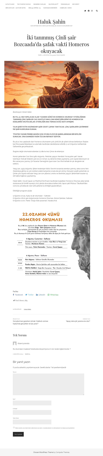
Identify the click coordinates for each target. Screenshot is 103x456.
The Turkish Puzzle (24, 4)
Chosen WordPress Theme (43, 452)
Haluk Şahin (51, 21)
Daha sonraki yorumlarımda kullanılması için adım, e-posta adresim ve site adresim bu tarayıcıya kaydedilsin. (45, 428)
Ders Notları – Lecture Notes (16, 8)
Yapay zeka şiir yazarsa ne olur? (78, 321)
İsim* (14, 399)
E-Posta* (15, 408)
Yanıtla (27, 354)
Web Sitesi (16, 418)
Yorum (14, 372)
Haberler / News (66, 8)
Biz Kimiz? (75, 4)
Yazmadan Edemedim (50, 8)
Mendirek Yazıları (39, 4)
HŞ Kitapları (53, 4)
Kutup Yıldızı (10, 4)
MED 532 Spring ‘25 (34, 8)
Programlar (65, 4)
